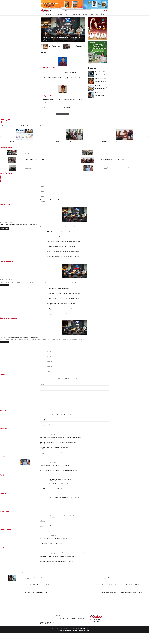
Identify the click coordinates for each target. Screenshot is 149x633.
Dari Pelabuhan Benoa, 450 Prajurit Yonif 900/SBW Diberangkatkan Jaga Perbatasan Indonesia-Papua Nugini (67, 354)
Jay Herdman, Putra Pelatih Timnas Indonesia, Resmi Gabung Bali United (63, 515)
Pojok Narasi (79, 620)
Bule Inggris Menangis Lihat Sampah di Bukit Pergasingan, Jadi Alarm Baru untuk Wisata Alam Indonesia (120, 584)
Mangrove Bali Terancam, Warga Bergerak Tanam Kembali (36, 592)
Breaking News (58, 618)
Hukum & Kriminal (94, 14)
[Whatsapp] (97, 617)
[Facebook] (90, 617)
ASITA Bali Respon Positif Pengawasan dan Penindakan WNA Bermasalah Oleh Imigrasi (55, 46)
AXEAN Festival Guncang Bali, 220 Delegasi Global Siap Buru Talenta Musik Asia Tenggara (42, 151)
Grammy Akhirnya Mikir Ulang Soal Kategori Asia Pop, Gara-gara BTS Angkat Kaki (55, 465)
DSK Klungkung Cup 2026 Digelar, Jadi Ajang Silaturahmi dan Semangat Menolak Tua (55, 525)
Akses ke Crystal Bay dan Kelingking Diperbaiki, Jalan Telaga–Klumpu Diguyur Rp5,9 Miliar (63, 241)
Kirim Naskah (78, 628)
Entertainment (48, 14)
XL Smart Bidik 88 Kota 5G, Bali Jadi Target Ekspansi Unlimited (51, 543)
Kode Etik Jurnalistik (61, 628)
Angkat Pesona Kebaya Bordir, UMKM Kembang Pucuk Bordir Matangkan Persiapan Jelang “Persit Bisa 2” (59, 388)
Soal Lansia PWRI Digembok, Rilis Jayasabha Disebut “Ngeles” (111, 141)
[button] (41, 46)
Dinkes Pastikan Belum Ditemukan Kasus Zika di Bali (56, 236)
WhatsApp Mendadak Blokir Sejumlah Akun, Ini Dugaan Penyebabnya (77, 46)
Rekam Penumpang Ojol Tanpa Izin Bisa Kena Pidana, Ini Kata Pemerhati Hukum (61, 246)
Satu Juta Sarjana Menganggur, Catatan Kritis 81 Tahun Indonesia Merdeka (53, 424)
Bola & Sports (68, 14)
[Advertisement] (97, 108)
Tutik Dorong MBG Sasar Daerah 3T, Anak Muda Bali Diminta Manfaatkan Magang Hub (56, 483)
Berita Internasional (60, 620)
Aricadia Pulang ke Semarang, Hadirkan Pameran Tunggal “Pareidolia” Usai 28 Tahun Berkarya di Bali (58, 442)
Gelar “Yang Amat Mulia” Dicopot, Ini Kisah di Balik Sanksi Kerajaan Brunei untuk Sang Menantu (64, 364)
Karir (83, 628)
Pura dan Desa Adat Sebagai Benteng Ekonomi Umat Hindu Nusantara (63, 414)
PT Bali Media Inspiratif (86, 630)
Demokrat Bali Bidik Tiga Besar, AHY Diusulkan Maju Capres (61, 479)
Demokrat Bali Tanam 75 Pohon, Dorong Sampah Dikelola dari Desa (52, 488)
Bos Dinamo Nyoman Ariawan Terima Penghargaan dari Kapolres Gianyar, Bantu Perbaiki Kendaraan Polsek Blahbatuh (61, 452)
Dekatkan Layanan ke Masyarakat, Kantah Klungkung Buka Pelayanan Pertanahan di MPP (63, 251)
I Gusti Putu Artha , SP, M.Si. (48, 67)
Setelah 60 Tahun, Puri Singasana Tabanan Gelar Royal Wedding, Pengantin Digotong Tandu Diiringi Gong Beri (60, 437)
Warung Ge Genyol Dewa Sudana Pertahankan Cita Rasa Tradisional (52, 383)
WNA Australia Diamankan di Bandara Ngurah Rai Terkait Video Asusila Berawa (39, 167)
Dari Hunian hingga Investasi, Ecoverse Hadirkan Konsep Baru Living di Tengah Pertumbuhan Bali (58, 506)
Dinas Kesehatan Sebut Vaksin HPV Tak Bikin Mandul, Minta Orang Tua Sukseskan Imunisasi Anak (58, 556)
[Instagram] (99, 617)
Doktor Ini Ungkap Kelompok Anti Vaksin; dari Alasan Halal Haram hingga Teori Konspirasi (56, 561)
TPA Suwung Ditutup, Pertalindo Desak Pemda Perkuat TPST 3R (37, 584)
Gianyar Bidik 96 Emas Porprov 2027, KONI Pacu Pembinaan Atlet (52, 520)
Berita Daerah (72, 618)
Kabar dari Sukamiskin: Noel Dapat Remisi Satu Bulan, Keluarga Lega (59, 313)
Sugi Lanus (47, 95)
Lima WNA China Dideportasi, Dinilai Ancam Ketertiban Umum (112, 151)
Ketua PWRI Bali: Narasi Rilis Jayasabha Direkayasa (52, 77)
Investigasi (68, 620)
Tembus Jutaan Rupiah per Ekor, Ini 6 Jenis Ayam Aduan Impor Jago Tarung (54, 447)
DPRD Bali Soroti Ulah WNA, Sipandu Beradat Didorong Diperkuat (113, 159)
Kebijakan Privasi (88, 628)
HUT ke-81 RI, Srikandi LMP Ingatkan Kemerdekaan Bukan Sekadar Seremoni (61, 303)
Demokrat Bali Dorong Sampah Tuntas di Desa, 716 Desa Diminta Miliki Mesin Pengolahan (117, 577)
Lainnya (102, 14)
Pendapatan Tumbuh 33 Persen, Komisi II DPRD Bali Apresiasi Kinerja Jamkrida (65, 378)
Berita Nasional (80, 618)
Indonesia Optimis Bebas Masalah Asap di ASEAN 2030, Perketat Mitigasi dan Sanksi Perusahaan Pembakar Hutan (122, 592)
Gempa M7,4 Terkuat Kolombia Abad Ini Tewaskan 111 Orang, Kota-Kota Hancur (61, 359)
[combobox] (76, 10)
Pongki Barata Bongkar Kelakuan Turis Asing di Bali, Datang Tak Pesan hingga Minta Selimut (118, 167)
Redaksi (49, 628)
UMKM (73, 620)
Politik (54, 14)
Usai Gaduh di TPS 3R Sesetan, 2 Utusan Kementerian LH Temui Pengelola (14, 141)
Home (107, 10)
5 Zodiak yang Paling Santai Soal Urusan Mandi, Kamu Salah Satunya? (63, 432)
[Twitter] (93, 617)
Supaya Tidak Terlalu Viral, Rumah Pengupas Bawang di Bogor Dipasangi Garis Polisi (66, 533)
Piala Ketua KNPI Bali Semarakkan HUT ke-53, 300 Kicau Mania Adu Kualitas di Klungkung (63, 256)
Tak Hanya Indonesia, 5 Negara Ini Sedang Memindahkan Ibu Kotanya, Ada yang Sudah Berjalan (64, 369)
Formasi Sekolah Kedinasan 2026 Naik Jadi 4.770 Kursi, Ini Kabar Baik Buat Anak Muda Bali (63, 298)
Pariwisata (60, 14)
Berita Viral (65, 618)
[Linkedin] (101, 617)
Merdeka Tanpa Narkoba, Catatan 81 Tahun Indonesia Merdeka (51, 419)
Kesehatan (85, 14)
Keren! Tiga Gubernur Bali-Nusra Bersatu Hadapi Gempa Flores (58, 288)
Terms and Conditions (97, 628)
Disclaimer (54, 628)
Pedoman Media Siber (70, 628)
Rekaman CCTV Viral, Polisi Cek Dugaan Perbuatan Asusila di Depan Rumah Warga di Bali (101, 73)
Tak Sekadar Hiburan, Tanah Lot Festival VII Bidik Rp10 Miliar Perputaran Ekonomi (62, 231)
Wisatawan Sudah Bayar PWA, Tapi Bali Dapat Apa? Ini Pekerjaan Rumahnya (64, 497)
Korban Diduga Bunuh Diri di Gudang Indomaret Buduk (35, 159)
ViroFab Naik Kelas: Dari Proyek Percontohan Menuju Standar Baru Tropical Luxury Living (56, 501)
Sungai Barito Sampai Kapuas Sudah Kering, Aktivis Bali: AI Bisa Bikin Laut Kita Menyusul (101, 94)
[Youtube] (95, 617)
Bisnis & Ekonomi (77, 14)
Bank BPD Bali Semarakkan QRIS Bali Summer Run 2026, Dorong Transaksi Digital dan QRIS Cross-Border (59, 470)
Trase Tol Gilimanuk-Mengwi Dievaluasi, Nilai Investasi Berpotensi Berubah (53, 538)
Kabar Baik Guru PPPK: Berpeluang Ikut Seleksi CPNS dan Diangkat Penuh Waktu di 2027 (63, 293)
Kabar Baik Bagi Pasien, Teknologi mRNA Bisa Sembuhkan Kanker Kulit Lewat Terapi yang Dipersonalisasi (69, 552)
